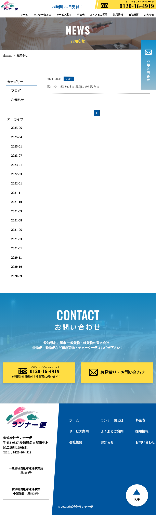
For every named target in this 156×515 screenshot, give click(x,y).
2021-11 (16, 192)
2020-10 (16, 266)
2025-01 (16, 146)
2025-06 (16, 127)
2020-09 (16, 276)
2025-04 (16, 137)
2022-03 (16, 174)
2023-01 (16, 165)
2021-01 (16, 248)
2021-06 (16, 229)
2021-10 (16, 202)
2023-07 (16, 155)
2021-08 (16, 220)
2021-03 (16, 239)
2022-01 (16, 183)
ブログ (16, 90)
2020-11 (16, 257)
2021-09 (16, 211)
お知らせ (17, 99)
